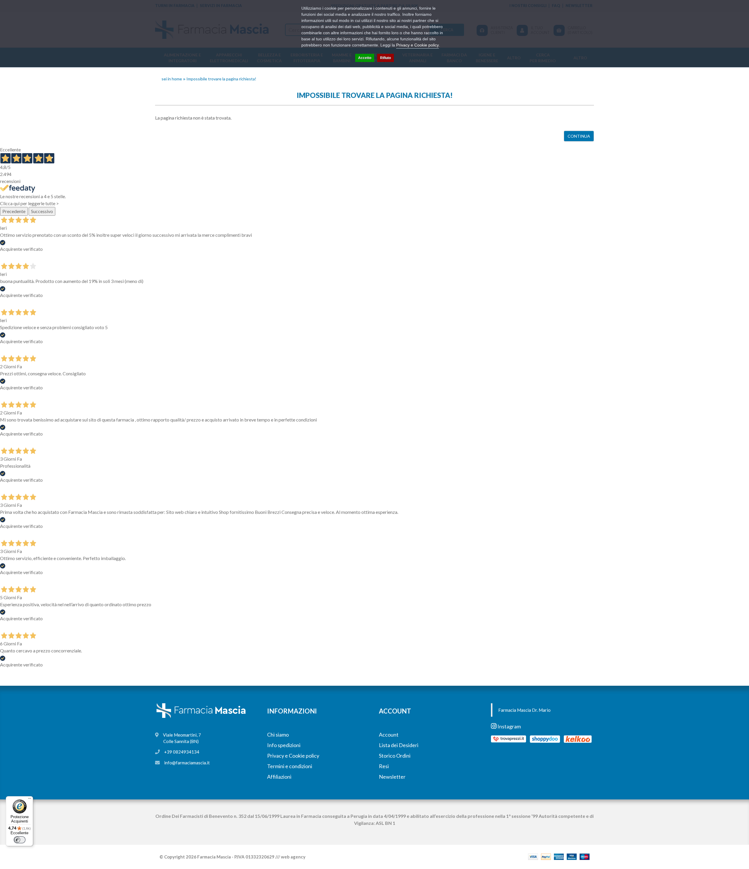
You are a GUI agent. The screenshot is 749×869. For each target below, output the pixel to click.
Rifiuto (385, 58)
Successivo (42, 211)
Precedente (13, 211)
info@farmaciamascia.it (187, 762)
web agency (293, 856)
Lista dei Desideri (398, 745)
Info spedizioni (283, 745)
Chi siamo (278, 734)
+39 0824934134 (181, 751)
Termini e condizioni (289, 766)
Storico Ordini (394, 755)
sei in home (172, 78)
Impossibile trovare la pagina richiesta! (221, 78)
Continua (579, 136)
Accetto (364, 58)
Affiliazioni (279, 776)
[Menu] (29, 799)
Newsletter (392, 776)
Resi (384, 766)
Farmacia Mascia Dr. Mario (524, 710)
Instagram (509, 726)
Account (388, 734)
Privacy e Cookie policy (293, 755)
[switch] (19, 839)
